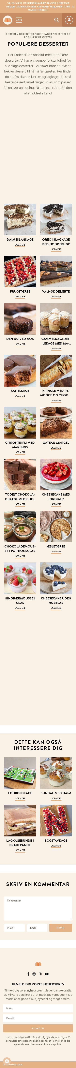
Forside (11, 34)
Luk (70, 968)
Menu (19, 20)
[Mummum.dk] (38, 964)
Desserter (61, 34)
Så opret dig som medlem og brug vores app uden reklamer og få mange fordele (38, 7)
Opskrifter (26, 34)
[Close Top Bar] (73, 7)
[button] (7, 1061)
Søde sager (44, 34)
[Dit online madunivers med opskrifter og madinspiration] (7, 20)
